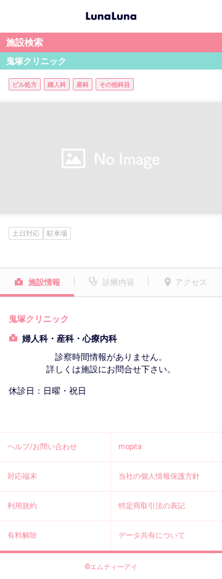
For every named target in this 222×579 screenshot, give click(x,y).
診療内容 (118, 282)
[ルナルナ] (111, 14)
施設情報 (44, 282)
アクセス (191, 282)
